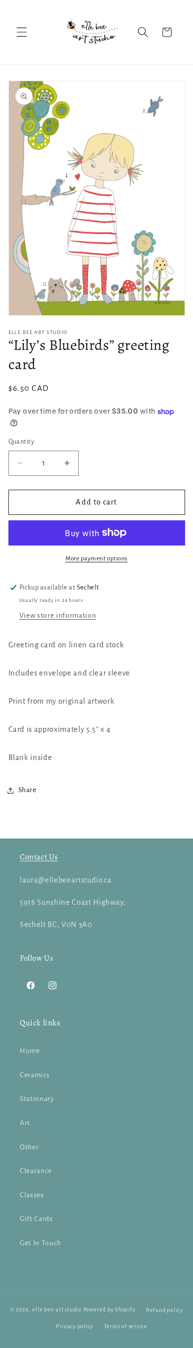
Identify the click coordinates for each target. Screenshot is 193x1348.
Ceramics (34, 1075)
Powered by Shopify (109, 1310)
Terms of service (125, 1326)
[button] (22, 32)
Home (30, 1050)
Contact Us (39, 856)
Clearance (36, 1171)
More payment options (96, 558)
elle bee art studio (57, 1310)
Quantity (21, 441)
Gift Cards (36, 1218)
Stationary (37, 1098)
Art (25, 1123)
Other (29, 1147)
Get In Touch (40, 1243)
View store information (57, 615)
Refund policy (164, 1310)
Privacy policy (74, 1326)
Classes (32, 1195)
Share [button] (27, 790)
